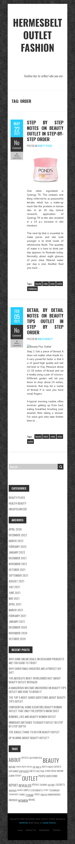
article (25, 757)
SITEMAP (56, 830)
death (24, 766)
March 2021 (16, 610)
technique (54, 790)
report (13, 785)
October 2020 (17, 639)
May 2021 (14, 598)
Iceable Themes (49, 823)
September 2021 (18, 575)
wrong (31, 799)
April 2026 (15, 529)
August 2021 (16, 581)
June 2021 (14, 592)
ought (18, 775)
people (42, 776)
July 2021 (14, 587)
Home (20, 830)
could (18, 766)
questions (52, 776)
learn (11, 775)
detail (45, 436)
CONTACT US (31, 830)
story (45, 790)
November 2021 (18, 564)
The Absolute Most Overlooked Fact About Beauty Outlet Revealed (35, 680)
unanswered (54, 794)
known (60, 770)
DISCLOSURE (44, 830)
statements (36, 790)
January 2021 (17, 621)
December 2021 (18, 558)
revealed (25, 785)
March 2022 (16, 541)
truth (43, 795)
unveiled (13, 800)
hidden (48, 770)
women (23, 800)
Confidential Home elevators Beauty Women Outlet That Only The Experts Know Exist (35, 709)
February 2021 (17, 616)
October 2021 (17, 569)
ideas (53, 770)
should (13, 790)
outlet (59, 283)
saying (43, 785)
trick (37, 794)
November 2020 (18, 633)
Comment (16, 148)
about (15, 759)
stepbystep (32, 288)
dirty (44, 766)
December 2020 (18, 627)
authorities (35, 758)
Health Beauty (45, 339)
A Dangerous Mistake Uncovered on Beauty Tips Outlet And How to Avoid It (37, 690)
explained (13, 771)
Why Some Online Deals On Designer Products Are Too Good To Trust (36, 661)
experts (57, 766)
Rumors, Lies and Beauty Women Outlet (32, 716)
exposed (24, 771)
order (52, 283)
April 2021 (15, 604)
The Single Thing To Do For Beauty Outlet (34, 732)
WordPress (23, 823)
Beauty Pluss (45, 146)
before (12, 767)
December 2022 (18, 535)
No (17, 142)
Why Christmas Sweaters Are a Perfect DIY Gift (35, 670)
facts (32, 771)
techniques (13, 794)
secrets (60, 785)
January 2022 (17, 552)
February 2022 (18, 546)
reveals (35, 784)
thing (22, 794)
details (37, 767)
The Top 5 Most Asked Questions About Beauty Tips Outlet (37, 699)
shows (20, 790)
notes (45, 283)
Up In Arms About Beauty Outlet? (29, 738)
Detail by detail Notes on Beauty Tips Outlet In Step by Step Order (45, 321)
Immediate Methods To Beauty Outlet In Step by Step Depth (36, 724)
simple (26, 790)
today (29, 795)
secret (52, 785)
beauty (38, 283)
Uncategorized (18, 509)
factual (40, 771)
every (50, 767)
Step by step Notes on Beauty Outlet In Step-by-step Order (45, 130)
